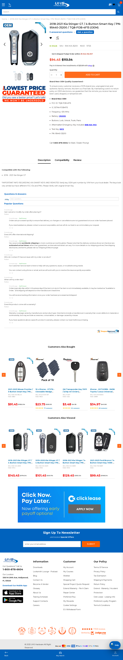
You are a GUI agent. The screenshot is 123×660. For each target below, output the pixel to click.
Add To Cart (93, 75)
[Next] (42, 44)
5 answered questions (61, 32)
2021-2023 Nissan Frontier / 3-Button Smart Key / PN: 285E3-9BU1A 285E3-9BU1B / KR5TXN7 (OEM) (20, 392)
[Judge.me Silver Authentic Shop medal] (42, 631)
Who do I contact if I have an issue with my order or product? (27, 257)
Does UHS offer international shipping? (19, 234)
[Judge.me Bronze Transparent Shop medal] (52, 631)
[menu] (3, 4)
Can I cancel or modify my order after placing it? (22, 212)
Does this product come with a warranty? (20, 304)
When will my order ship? (14, 279)
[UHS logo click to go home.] (61, 4)
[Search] (61, 11)
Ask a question (85, 32)
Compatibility (62, 160)
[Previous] (5, 44)
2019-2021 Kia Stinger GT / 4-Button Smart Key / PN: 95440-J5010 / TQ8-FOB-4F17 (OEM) (20, 464)
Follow (6, 214)
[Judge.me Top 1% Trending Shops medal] (72, 631)
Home (4, 19)
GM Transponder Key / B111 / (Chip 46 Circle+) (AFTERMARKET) (75, 391)
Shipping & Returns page (48, 248)
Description (44, 160)
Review (77, 160)
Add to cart (20, 373)
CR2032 (62, 116)
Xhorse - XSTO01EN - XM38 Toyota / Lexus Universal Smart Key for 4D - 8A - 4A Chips (102, 392)
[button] (10, 228)
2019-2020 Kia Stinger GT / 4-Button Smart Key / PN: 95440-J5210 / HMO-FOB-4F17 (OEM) (47, 464)
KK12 (62, 129)
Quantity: (53, 70)
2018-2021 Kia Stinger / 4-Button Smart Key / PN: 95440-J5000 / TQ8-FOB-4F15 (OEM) (74, 464)
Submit (91, 544)
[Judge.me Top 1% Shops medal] (62, 631)
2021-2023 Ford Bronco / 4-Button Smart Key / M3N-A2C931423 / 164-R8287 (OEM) (102, 464)
